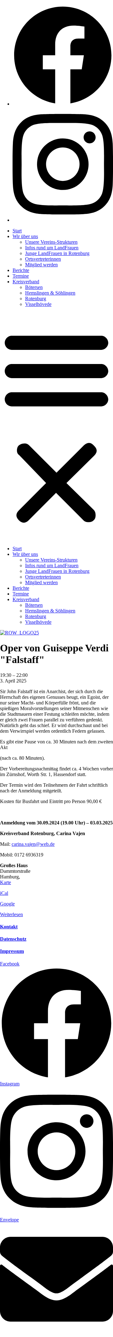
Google (7, 903)
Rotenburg (35, 298)
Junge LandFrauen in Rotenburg (57, 253)
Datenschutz (13, 939)
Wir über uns (25, 236)
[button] (56, 426)
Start (17, 230)
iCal (4, 893)
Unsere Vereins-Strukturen (51, 242)
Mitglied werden (41, 264)
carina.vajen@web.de (33, 844)
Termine (21, 276)
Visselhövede (38, 304)
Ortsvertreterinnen (43, 259)
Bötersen (34, 287)
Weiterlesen (11, 914)
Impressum (12, 951)
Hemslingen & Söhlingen (50, 293)
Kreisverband (26, 281)
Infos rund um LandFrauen (51, 247)
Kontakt (9, 926)
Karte (5, 882)
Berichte (21, 270)
